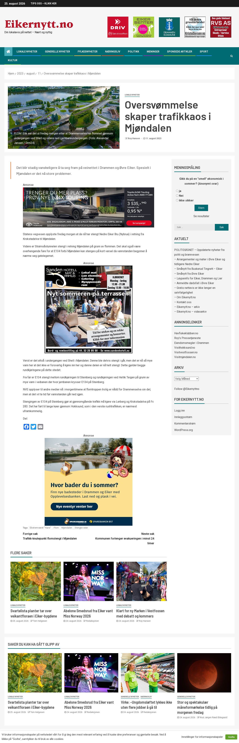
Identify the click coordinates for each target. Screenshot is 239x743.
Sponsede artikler (179, 51)
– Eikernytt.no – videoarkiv (190, 311)
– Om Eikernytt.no (185, 297)
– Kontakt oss (182, 302)
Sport (204, 51)
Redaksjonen (92, 621)
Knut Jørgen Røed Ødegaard (213, 717)
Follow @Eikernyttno (186, 389)
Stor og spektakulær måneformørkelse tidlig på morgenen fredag (197, 707)
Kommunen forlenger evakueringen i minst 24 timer (124, 538)
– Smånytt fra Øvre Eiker (189, 273)
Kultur (12, 60)
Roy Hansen (134, 138)
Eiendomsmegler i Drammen (191, 343)
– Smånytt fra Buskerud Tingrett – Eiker (198, 268)
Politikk (133, 51)
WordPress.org (183, 430)
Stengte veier (81, 527)
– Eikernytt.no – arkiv (187, 307)
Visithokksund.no (184, 347)
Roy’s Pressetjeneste (187, 338)
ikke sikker (186, 200)
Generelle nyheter (57, 51)
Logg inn (179, 410)
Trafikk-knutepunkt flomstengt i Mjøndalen (50, 536)
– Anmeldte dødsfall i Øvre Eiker (194, 283)
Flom (56, 527)
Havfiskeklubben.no (186, 333)
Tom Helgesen (40, 621)
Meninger (153, 51)
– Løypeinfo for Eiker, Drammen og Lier (198, 278)
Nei (181, 195)
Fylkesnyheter (87, 51)
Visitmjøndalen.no (185, 357)
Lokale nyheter (27, 51)
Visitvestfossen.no (186, 352)
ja (180, 191)
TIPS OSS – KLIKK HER (44, 3)
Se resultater (201, 216)
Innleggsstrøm (183, 417)
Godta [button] (231, 737)
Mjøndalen (66, 527)
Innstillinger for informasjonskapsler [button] (202, 736)
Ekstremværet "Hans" (40, 527)
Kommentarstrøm (184, 423)
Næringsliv (112, 51)
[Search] (231, 56)
